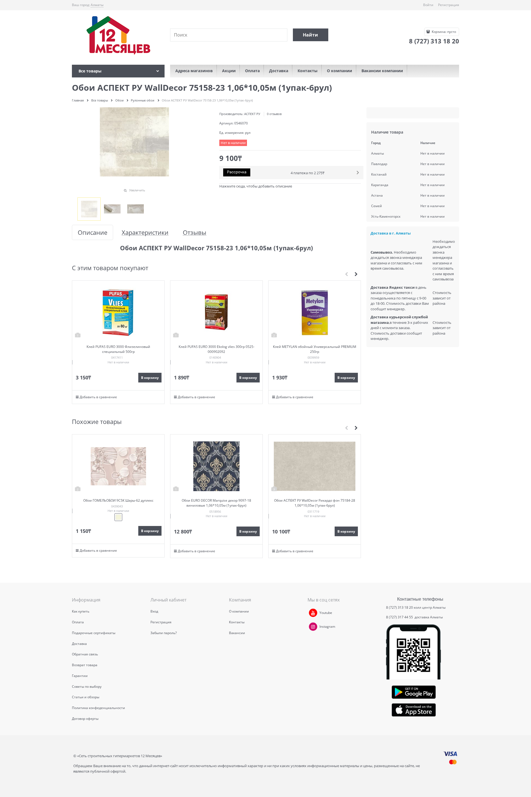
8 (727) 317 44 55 (400, 617)
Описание (92, 232)
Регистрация (448, 4)
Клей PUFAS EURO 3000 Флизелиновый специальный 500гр (118, 349)
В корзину (150, 377)
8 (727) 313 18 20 (399, 607)
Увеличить (137, 190)
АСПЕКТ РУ (252, 114)
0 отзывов (274, 114)
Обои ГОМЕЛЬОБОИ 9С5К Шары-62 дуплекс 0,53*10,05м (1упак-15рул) (118, 503)
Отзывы (194, 232)
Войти (428, 4)
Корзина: (443, 31)
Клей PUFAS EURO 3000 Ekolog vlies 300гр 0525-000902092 (216, 349)
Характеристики (145, 232)
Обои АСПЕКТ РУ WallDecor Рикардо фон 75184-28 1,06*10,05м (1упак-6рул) (314, 503)
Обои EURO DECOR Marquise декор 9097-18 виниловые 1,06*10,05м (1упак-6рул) (216, 503)
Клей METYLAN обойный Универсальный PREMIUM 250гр (314, 349)
